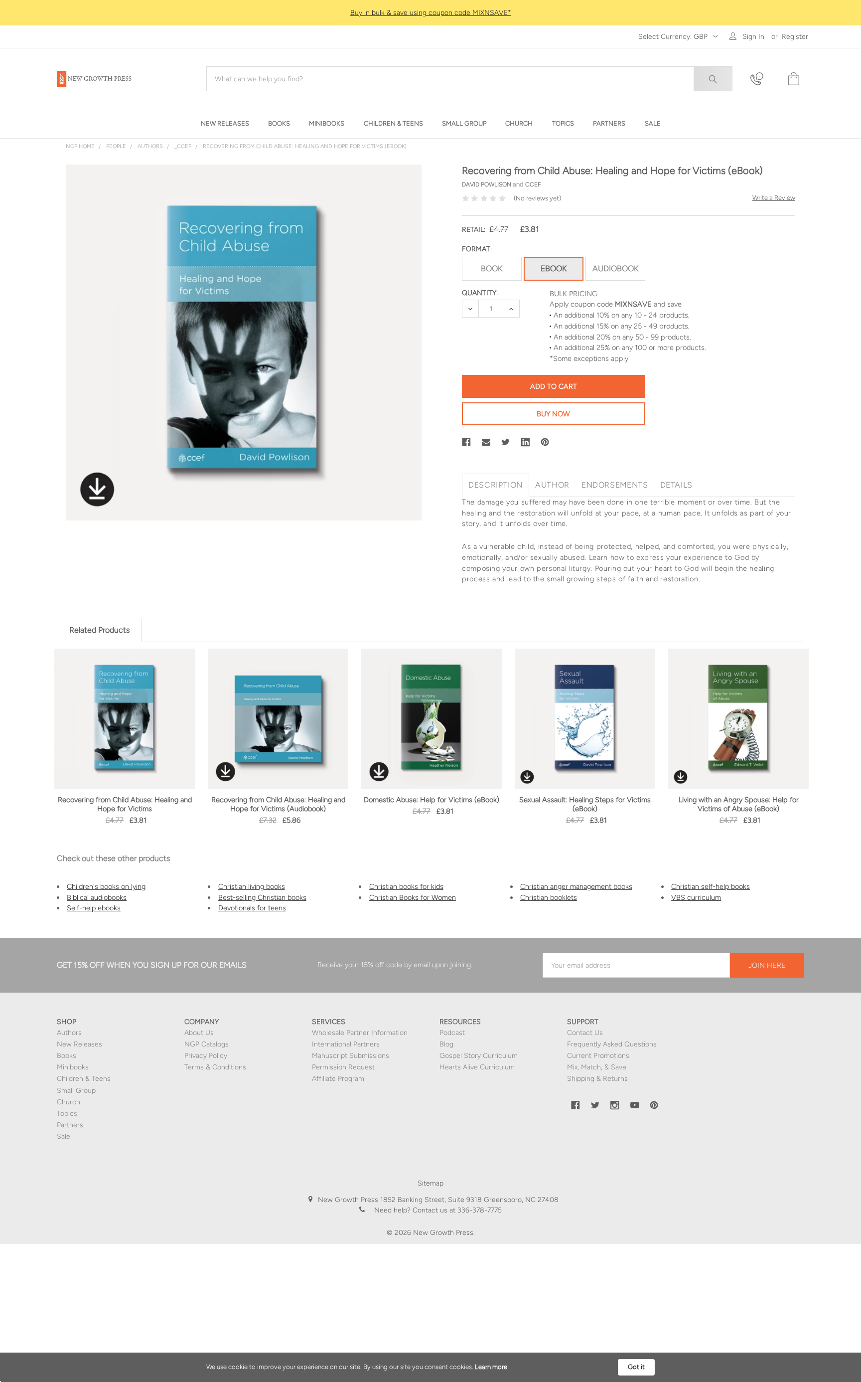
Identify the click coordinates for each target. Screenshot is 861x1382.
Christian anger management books (576, 886)
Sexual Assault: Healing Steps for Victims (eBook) (585, 804)
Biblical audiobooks (97, 897)
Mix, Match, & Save (596, 1067)
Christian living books (251, 886)
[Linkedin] (525, 442)
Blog (446, 1044)
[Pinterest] (545, 442)
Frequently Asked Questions (612, 1044)
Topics (67, 1113)
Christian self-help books (710, 886)
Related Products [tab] (99, 630)
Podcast (452, 1033)
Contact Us (585, 1033)
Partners (70, 1125)
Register (795, 36)
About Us (199, 1033)
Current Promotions (598, 1055)
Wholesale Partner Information (360, 1033)
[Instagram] (614, 1105)
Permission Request (343, 1067)
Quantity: (480, 293)
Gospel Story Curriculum (478, 1055)
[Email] (486, 442)
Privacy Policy (205, 1055)
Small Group (76, 1090)
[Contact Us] (762, 79)
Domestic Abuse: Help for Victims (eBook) (431, 799)
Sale (63, 1136)
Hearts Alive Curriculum (477, 1067)
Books (66, 1055)
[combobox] (469, 78)
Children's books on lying (106, 886)
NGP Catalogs (206, 1044)
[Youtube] (634, 1105)
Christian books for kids (406, 886)
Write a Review (773, 197)
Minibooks (73, 1067)
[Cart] (792, 79)
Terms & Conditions (215, 1067)
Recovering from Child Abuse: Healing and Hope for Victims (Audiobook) (278, 804)
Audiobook (615, 268)
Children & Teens (84, 1078)
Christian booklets (548, 897)
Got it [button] (636, 1367)
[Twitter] (505, 442)
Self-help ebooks (94, 907)
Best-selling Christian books (262, 897)
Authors (69, 1033)
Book (491, 268)
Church (68, 1102)
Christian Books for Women (412, 897)
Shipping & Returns (597, 1078)
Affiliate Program (338, 1078)
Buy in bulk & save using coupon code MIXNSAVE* (430, 12)
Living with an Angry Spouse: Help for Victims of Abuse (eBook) (739, 804)
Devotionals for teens (252, 907)
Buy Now (553, 413)
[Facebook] (466, 442)
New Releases (79, 1044)
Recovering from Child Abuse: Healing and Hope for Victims (125, 804)
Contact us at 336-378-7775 (456, 1210)
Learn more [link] (491, 1367)
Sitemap (430, 1183)
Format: (477, 249)
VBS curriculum (696, 897)
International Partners (346, 1044)
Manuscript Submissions (350, 1055)
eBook (554, 268)
